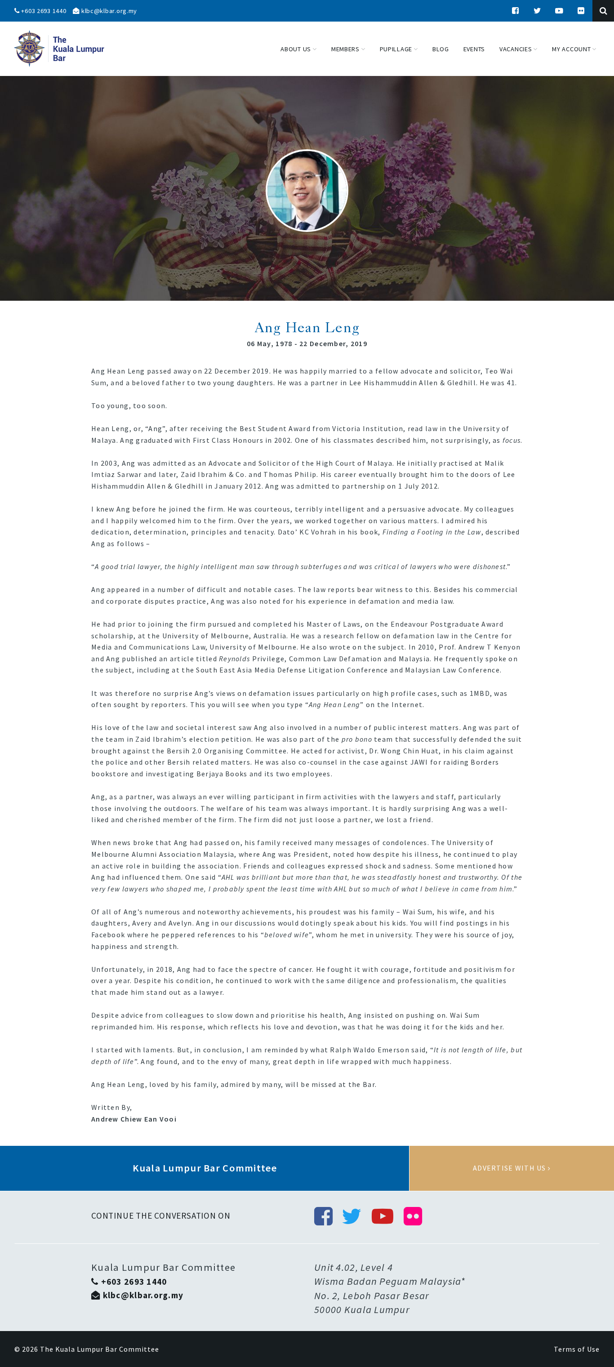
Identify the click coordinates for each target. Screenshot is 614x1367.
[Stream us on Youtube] (559, 11)
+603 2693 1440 (43, 11)
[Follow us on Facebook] (515, 11)
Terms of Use (577, 1349)
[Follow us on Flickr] (581, 11)
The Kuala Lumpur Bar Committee (99, 1349)
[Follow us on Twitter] (537, 11)
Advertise (511, 1168)
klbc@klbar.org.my (108, 11)
